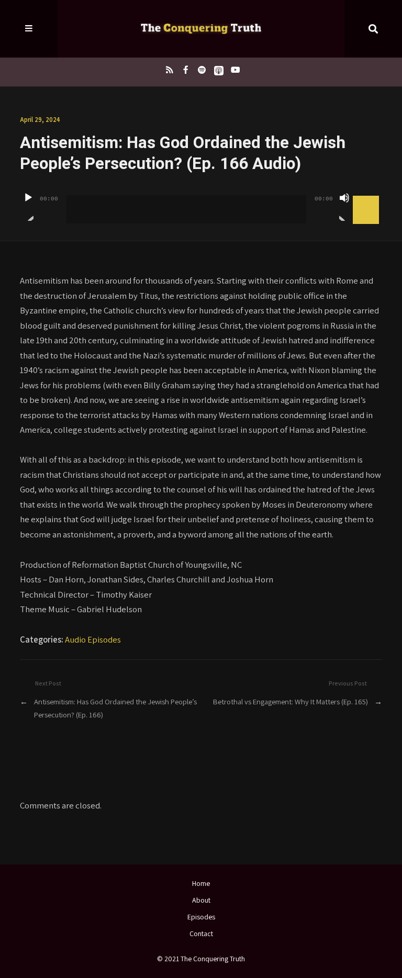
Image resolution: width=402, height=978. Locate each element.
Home (201, 883)
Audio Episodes (93, 639)
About (201, 900)
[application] (201, 201)
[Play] (28, 207)
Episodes (201, 916)
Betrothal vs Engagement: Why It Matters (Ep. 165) (290, 701)
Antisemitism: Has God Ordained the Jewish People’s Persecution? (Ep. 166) (115, 708)
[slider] (367, 196)
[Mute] (344, 207)
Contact (201, 933)
